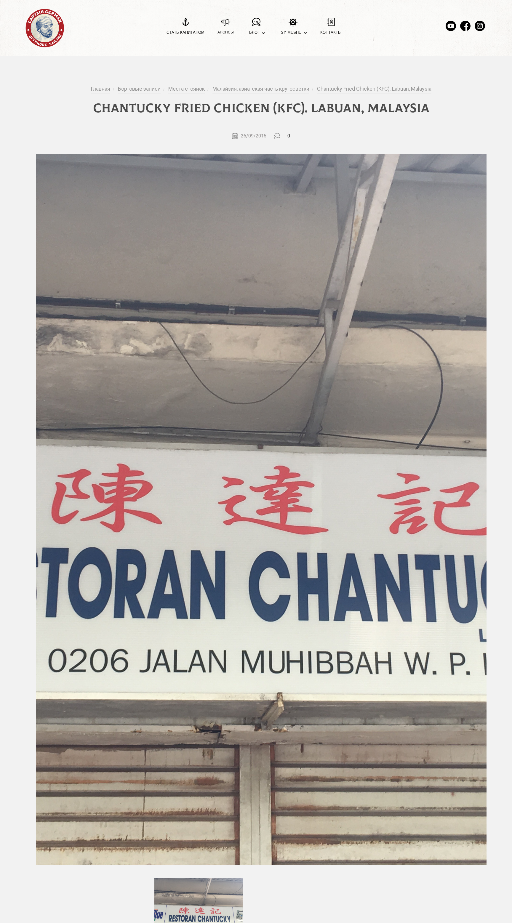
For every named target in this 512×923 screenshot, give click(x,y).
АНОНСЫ (225, 32)
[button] (256, 28)
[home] (44, 28)
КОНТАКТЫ (331, 32)
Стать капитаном (185, 32)
